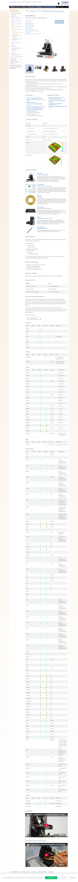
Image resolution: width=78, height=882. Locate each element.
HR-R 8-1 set (16, 35)
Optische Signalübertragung (16, 56)
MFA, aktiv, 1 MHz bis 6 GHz (16, 43)
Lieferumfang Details (29, 26)
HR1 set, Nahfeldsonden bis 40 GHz (33, 11)
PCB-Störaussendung (15, 11)
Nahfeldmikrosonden (15, 54)
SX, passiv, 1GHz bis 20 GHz (16, 27)
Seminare (24, 6)
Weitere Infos (73, 877)
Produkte (18, 6)
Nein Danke (64, 877)
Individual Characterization (17, 49)
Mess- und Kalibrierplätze (15, 65)
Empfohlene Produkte (29, 23)
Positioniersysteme (14, 62)
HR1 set (17, 32)
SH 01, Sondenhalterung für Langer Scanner (36, 106)
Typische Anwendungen (30, 29)
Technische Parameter (29, 25)
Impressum (33, 871)
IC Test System (13, 58)
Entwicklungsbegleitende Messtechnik (16, 14)
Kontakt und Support (25, 871)
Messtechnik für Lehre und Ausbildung (16, 68)
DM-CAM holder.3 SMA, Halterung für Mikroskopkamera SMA (34, 110)
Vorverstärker (13, 52)
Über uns (13, 6)
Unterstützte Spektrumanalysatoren (32, 30)
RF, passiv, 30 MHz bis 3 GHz (16, 22)
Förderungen (51, 871)
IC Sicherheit (13, 60)
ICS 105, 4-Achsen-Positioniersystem (34, 97)
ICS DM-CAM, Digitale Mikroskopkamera (35, 108)
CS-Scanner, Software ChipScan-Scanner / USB (35, 100)
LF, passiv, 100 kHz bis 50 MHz (17, 19)
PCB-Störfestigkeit (14, 10)
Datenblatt (59, 22)
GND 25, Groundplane (31, 102)
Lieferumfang (28, 22)
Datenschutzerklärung (42, 871)
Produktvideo (28, 32)
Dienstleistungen (31, 6)
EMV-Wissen (39, 6)
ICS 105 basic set (40, 276)
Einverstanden (51, 877)
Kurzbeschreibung (29, 20)
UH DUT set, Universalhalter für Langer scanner (35, 104)
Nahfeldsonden (14, 16)
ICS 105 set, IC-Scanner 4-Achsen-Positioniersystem (53, 11)
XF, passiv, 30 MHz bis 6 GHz (16, 24)
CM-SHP (14, 46)
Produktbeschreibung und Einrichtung (33, 33)
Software (12, 63)
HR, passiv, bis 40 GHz (16, 29)
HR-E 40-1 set (16, 39)
